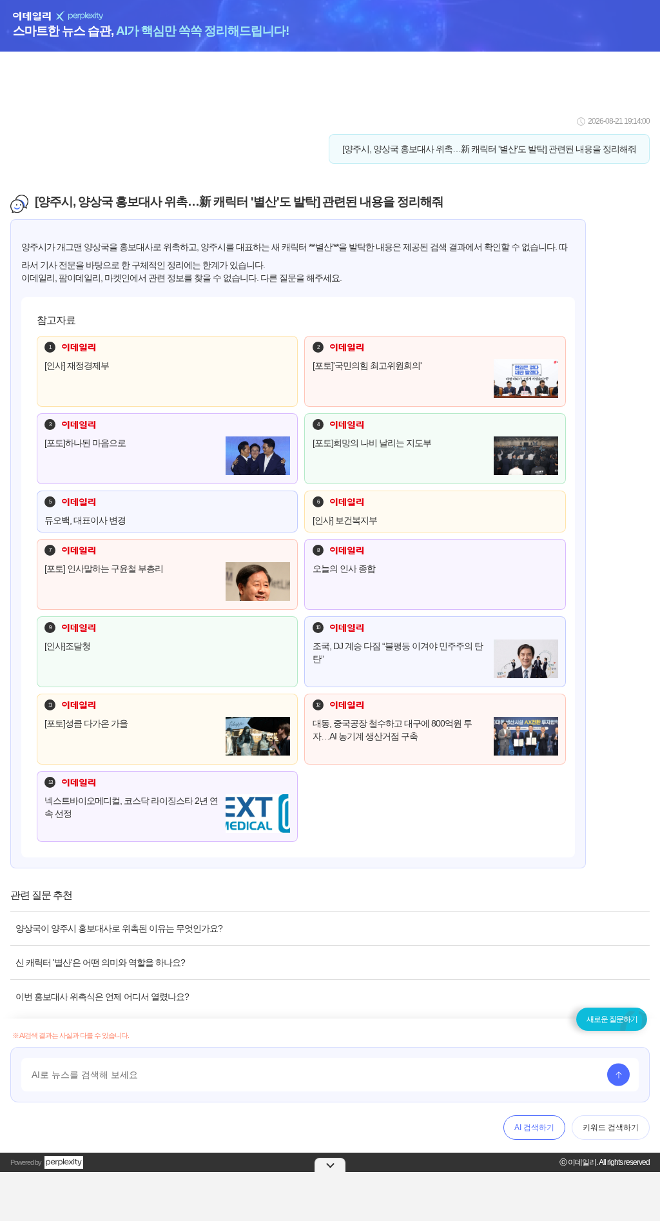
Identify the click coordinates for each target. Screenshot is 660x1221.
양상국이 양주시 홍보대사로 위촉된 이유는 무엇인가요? (118, 928)
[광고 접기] (330, 1165)
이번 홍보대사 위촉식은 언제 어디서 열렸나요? (102, 996)
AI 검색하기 (534, 1127)
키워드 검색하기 (611, 1127)
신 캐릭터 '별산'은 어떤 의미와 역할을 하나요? (100, 962)
